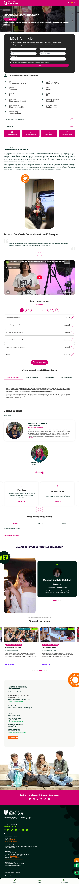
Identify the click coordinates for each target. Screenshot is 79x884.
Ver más (20, 501)
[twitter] (45, 799)
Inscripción (40, 523)
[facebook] (30, 799)
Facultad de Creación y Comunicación (13, 644)
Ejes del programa (66, 377)
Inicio (14, 882)
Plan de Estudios (41, 362)
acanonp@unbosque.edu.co (15, 721)
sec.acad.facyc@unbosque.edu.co (17, 732)
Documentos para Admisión (15, 120)
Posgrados (56, 628)
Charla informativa (12, 134)
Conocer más (9, 664)
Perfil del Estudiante (13, 377)
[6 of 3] (46, 670)
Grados (64, 523)
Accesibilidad (64, 882)
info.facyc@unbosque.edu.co (15, 701)
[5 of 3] (43, 670)
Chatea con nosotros (30, 134)
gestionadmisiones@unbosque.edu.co (14, 859)
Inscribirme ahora (67, 134)
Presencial (34, 628)
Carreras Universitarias (24, 628)
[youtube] (41, 799)
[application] (39, 277)
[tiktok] (37, 799)
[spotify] (27, 830)
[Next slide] (42, 254)
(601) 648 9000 (11, 840)
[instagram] (34, 799)
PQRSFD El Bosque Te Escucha (12, 872)
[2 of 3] (57, 600)
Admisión (16, 523)
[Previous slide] (37, 254)
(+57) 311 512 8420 (15, 857)
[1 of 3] (53, 600)
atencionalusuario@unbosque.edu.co (13, 841)
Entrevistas (9, 126)
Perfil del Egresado (32, 377)
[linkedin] (49, 799)
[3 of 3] (60, 600)
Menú (39, 882)
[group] (39, 19)
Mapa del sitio (8, 875)
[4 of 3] (39, 670)
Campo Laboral (49, 377)
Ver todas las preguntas (11, 535)
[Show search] (69, 3)
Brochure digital (49, 134)
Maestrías (64, 628)
